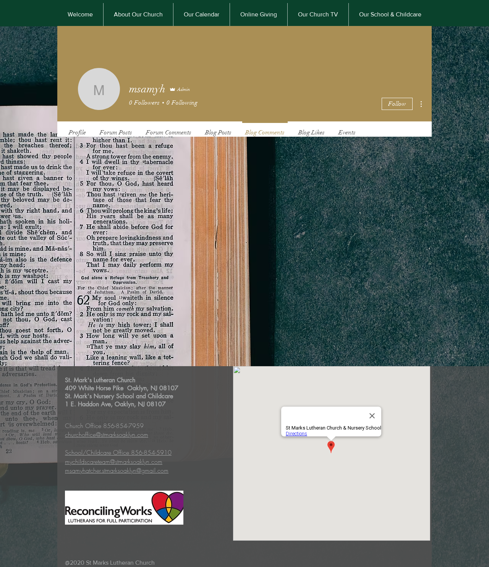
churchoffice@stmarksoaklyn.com (106, 434)
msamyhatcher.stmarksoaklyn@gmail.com (116, 470)
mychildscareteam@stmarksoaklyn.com (113, 461)
